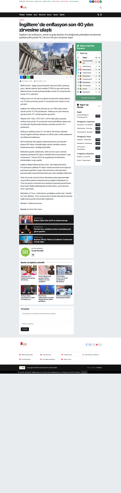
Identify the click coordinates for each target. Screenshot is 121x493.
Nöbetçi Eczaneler (27, 354)
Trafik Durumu (68, 354)
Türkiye (22, 15)
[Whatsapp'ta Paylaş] (28, 77)
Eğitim (62, 15)
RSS (23, 367)
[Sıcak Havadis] (24, 7)
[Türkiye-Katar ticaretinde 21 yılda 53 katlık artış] (29, 290)
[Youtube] (96, 344)
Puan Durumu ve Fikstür (92, 354)
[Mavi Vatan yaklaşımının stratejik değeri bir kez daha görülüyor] (46, 290)
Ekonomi (42, 15)
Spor (35, 15)
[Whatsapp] (100, 344)
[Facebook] (86, 344)
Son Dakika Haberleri (48, 359)
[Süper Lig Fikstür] (99, 106)
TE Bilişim (99, 367)
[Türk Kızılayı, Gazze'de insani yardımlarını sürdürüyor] (64, 270)
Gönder (25, 329)
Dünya (21, 20)
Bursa (49, 15)
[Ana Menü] (101, 15)
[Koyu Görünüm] (98, 15)
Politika (29, 15)
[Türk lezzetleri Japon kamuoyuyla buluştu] (64, 290)
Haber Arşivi (67, 359)
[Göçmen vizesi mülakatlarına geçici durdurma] (29, 270)
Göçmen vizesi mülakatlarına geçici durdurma (28, 277)
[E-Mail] (33, 255)
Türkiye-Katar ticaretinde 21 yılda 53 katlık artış (28, 297)
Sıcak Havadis (37, 251)
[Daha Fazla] (31, 77)
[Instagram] (93, 344)
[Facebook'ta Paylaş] (21, 77)
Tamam (84, 372)
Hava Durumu (47, 354)
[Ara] (101, 8)
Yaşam (55, 15)
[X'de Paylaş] (24, 77)
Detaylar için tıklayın (89, 98)
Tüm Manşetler (26, 359)
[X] (90, 344)
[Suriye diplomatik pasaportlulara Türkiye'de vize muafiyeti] (46, 270)
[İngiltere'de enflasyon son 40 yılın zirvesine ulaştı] (46, 59)
